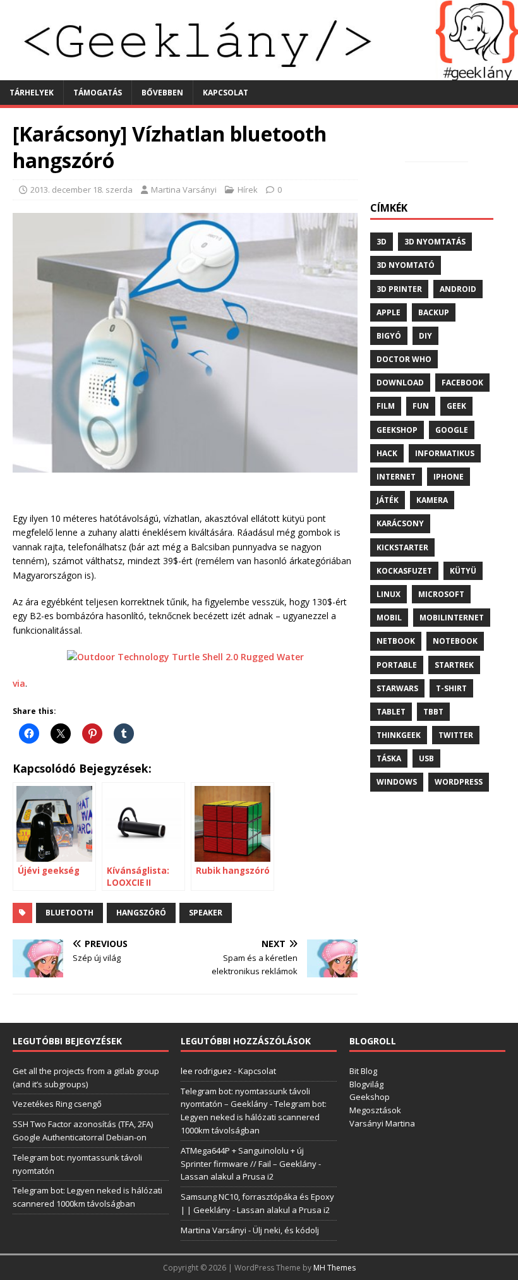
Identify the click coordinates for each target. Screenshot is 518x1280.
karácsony (400, 523)
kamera (432, 500)
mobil (389, 617)
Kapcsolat (225, 92)
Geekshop (369, 1096)
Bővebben (162, 92)
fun (421, 406)
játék (387, 500)
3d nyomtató (405, 265)
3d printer (399, 289)
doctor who (403, 359)
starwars (397, 688)
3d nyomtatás (435, 241)
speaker (205, 912)
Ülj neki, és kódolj (286, 1230)
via (19, 683)
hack (386, 453)
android (458, 289)
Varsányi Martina (382, 1123)
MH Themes (334, 1267)
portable (396, 665)
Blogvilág (366, 1084)
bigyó (388, 335)
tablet (391, 711)
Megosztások (375, 1110)
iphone (448, 476)
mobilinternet (451, 617)
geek (456, 406)
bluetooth (69, 912)
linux (388, 594)
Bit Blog (363, 1071)
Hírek (248, 189)
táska (388, 758)
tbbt (433, 711)
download (400, 382)
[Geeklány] (259, 72)
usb (426, 758)
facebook (462, 382)
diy (425, 335)
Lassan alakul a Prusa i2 (227, 1176)
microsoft (441, 594)
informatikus (444, 453)
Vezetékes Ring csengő (57, 1103)
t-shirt (451, 688)
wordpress (459, 781)
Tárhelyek (31, 92)
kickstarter (402, 547)
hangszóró (141, 912)
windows (396, 781)
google (451, 430)
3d (381, 241)
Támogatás (97, 92)
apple (388, 312)
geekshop (397, 430)
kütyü (463, 570)
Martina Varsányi (184, 189)
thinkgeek (398, 735)
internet (396, 476)
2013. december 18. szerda (81, 189)
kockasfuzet (404, 570)
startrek (454, 665)
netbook (395, 641)
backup (433, 312)
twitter (455, 735)
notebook (455, 641)
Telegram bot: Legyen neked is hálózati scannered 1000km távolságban (254, 1117)
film (385, 406)
